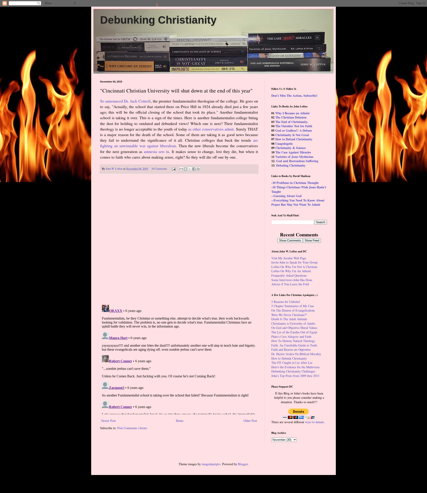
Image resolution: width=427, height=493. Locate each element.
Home (179, 421)
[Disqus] (179, 239)
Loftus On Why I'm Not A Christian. (294, 267)
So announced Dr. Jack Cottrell (125, 101)
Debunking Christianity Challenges (293, 371)
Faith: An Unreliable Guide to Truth (294, 345)
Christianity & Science (290, 147)
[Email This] (181, 169)
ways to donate (314, 422)
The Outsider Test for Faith (293, 126)
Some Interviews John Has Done (291, 280)
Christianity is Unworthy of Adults (293, 323)
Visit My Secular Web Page (288, 258)
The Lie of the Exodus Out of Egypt (294, 332)
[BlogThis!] (185, 169)
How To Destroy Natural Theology (293, 341)
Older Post (250, 421)
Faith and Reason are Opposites (291, 349)
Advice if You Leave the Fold (290, 284)
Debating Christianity (291, 165)
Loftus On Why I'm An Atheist (291, 271)
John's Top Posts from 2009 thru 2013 (295, 376)
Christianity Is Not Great (292, 135)
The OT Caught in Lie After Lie (291, 362)
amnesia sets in (156, 151)
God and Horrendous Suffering (297, 161)
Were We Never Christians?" (289, 315)
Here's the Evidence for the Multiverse (295, 367)
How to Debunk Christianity (289, 358)
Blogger (243, 464)
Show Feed (312, 240)
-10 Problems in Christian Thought (295, 182)
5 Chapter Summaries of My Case (292, 306)
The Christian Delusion (290, 117)
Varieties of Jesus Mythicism (294, 156)
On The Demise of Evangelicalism (293, 310)
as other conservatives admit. (211, 129)
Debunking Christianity (158, 20)
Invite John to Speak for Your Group (294, 262)
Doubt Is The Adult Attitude (289, 319)
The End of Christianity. (291, 121)
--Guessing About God (286, 195)
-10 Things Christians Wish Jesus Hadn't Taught (298, 189)
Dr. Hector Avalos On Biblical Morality (296, 354)
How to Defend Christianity (293, 139)
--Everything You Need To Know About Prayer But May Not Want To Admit (297, 202)
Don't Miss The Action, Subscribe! (294, 95)
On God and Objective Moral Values (294, 328)
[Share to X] (189, 169)
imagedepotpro (211, 464)
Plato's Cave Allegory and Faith (291, 336)
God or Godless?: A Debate (293, 130)
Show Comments (290, 240)
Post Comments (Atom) (132, 428)
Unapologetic (284, 143)
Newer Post (108, 421)
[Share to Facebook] (194, 169)
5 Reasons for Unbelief (285, 302)
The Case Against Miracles (293, 152)
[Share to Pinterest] (198, 169)
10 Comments (159, 169)
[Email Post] (173, 169)
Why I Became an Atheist (292, 113)
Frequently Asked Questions (289, 275)
